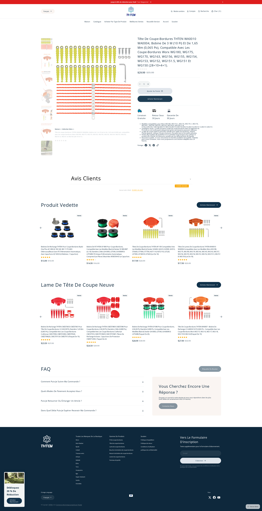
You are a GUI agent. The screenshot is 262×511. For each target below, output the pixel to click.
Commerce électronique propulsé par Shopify (69, 505)
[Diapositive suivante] (222, 2)
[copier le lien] (157, 146)
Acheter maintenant (155, 99)
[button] (191, 11)
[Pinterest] (153, 146)
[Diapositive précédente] (39, 2)
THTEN (51, 505)
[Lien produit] (63, 228)
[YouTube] (219, 497)
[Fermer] (22, 474)
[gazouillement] (150, 146)
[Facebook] (146, 146)
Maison (57, 129)
